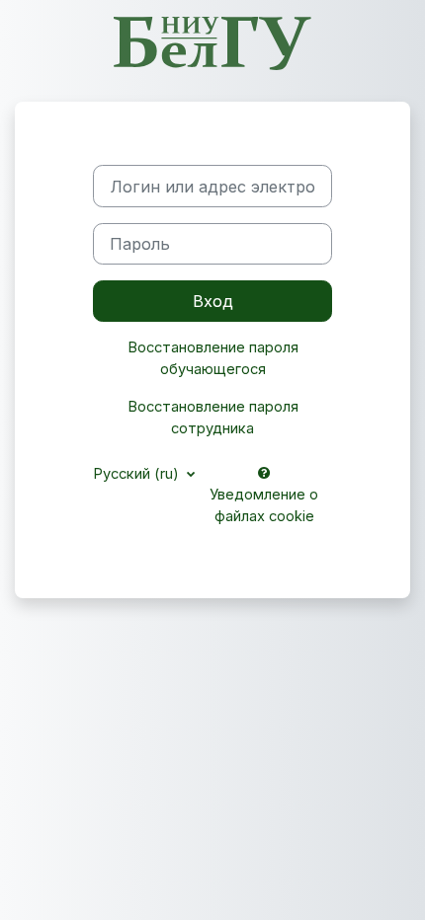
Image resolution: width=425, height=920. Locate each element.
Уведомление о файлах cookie (264, 505)
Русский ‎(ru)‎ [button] (138, 474)
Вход (213, 301)
